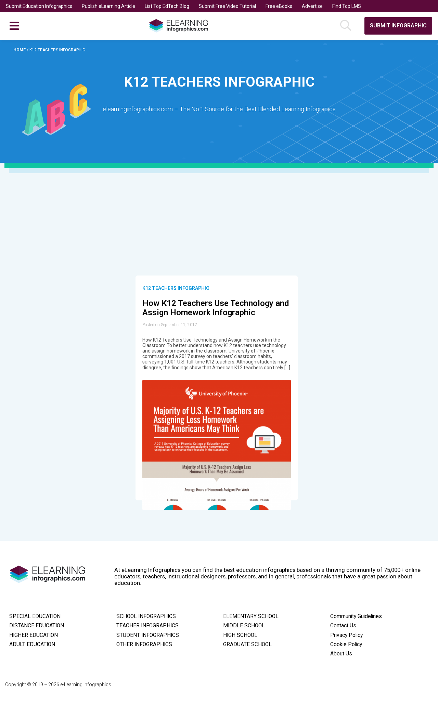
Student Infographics (147, 635)
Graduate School (247, 644)
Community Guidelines (356, 616)
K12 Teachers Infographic (175, 288)
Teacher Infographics (147, 626)
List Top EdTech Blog (167, 6)
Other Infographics (144, 644)
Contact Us (343, 626)
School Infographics (146, 616)
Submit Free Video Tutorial (227, 6)
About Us (341, 654)
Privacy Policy (346, 635)
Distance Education (36, 626)
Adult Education (32, 644)
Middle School (244, 626)
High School (240, 635)
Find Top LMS (346, 6)
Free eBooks (279, 6)
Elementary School (251, 616)
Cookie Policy (346, 644)
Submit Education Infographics (39, 6)
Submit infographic (398, 25)
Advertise (312, 6)
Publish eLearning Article (108, 6)
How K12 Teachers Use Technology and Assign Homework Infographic (215, 308)
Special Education (35, 616)
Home (20, 50)
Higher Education (33, 635)
